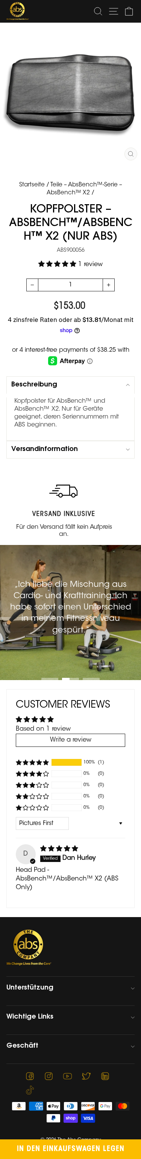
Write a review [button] (70, 740)
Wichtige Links (29, 1017)
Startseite (32, 185)
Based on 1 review (43, 729)
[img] (59, 849)
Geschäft (22, 1046)
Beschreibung (34, 385)
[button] (58, 265)
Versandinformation (44, 449)
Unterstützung (29, 988)
